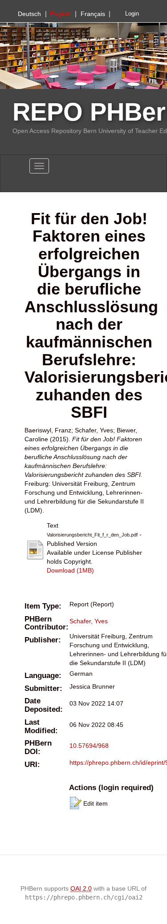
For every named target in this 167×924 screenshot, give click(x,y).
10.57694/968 (89, 745)
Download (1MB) (70, 570)
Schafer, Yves (88, 621)
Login (132, 14)
